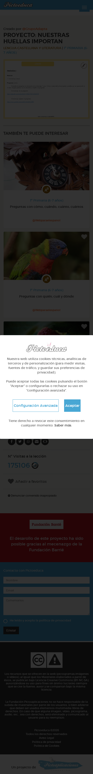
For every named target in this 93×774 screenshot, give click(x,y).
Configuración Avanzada (36, 405)
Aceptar (72, 405)
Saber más (62, 425)
